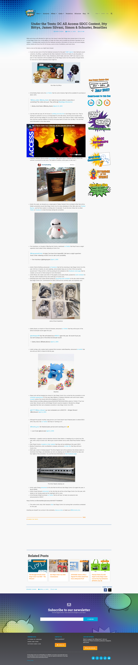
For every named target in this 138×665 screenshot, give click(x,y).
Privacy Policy (30, 660)
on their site (67, 446)
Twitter (32, 210)
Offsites (53, 13)
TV (88, 13)
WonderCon (69, 13)
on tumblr (79, 349)
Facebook (38, 210)
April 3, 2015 (42, 412)
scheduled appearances (36, 397)
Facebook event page (75, 271)
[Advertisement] (68, 4)
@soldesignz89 (34, 335)
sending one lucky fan (58, 113)
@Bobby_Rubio (44, 100)
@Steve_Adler (35, 100)
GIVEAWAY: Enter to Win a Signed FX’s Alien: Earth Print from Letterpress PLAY (79, 576)
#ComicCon (68, 102)
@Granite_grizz (34, 427)
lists (52, 504)
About (97, 13)
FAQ (107, 13)
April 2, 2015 (54, 342)
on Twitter (49, 93)
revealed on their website (48, 444)
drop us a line (59, 510)
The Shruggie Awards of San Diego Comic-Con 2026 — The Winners (37, 576)
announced (44, 487)
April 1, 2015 (54, 259)
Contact (103, 13)
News (38, 13)
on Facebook (53, 267)
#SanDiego (62, 102)
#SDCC (57, 335)
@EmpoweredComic (36, 253)
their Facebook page (71, 453)
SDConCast (77, 13)
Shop (84, 13)
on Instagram (52, 158)
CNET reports (69, 52)
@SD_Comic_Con (75, 510)
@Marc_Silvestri (40, 410)
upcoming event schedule (63, 278)
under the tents (33, 519)
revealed (32, 399)
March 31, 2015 (57, 106)
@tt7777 (32, 410)
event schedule (79, 274)
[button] (111, 13)
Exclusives (46, 13)
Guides (60, 13)
